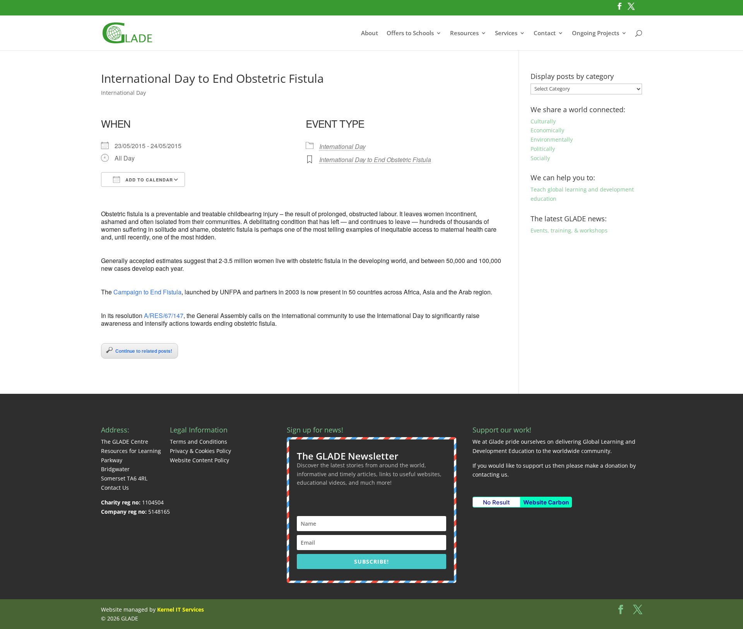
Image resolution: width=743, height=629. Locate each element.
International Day (123, 92)
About (369, 33)
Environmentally (552, 139)
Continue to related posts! (143, 350)
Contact (545, 33)
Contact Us (115, 487)
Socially (540, 158)
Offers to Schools (410, 33)
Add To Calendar (148, 180)
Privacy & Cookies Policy (200, 451)
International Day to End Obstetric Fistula (375, 159)
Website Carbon (546, 502)
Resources (464, 33)
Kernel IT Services (180, 609)
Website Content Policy (199, 460)
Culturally (543, 121)
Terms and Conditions (198, 441)
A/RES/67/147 (163, 315)
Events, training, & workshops (569, 230)
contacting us (490, 474)
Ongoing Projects (595, 33)
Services (506, 33)
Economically (547, 130)
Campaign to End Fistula (147, 291)
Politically (543, 148)
